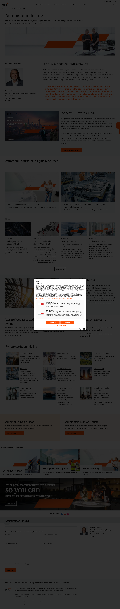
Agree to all (53, 322)
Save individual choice (60, 325)
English (37, 281)
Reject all (67, 322)
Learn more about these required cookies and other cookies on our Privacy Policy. (54, 298)
